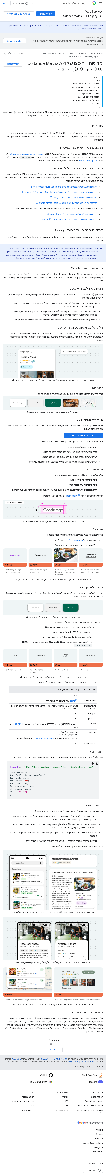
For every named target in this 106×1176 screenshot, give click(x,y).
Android (65, 1097)
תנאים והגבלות (28, 1110)
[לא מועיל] (5, 53)
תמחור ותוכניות (28, 1097)
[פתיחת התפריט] (100, 3)
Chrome (99, 1134)
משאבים (69, 57)
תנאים (100, 1163)
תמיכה (31, 1106)
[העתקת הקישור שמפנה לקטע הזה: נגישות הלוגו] (88, 529)
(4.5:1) (21, 724)
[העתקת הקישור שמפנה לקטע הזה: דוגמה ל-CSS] (87, 752)
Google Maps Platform (75, 53)
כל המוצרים (98, 1152)
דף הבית (99, 53)
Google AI (98, 1147)
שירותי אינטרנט (62, 1110)
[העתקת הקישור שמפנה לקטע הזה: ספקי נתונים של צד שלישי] (69, 1012)
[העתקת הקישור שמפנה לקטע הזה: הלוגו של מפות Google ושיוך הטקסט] (55, 328)
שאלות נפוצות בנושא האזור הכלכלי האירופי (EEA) (75, 197)
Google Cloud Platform (93, 1143)
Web (66, 1106)
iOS (66, 1101)
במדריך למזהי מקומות (88, 160)
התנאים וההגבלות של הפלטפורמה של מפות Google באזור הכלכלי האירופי (64, 187)
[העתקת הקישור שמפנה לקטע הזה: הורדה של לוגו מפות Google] (73, 420)
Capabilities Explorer (94, 1101)
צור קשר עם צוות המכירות (19, 14)
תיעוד (60, 53)
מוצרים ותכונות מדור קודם (85, 29)
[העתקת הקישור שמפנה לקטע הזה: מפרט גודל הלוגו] (84, 469)
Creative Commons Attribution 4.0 (54, 1059)
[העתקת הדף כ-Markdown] (62, 69)
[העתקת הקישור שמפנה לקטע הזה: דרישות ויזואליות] (80, 805)
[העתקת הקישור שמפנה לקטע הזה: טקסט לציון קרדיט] (77, 587)
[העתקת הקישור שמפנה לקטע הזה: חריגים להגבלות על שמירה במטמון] (57, 148)
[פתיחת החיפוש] (33, 3)
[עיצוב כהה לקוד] (92, 763)
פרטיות (92, 1163)
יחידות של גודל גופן (46, 738)
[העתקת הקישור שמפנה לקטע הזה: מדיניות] (89, 126)
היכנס (5, 3)
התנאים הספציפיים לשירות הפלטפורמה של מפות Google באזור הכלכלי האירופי (61, 192)
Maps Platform (81, 3)
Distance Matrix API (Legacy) (80, 16)
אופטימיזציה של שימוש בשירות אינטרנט (90, 1111)
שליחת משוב (13, 64)
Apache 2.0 (16, 1059)
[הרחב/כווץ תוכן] (92, 77)
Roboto (72, 701)
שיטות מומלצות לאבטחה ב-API (90, 1106)
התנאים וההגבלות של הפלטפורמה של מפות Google (72, 214)
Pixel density (71, 495)
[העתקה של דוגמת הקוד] (97, 763)
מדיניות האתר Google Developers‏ (81, 1062)
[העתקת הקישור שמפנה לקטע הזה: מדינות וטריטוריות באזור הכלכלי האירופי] (51, 168)
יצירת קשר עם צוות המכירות (23, 1101)
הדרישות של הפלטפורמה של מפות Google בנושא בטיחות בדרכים (68, 203)
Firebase (99, 1139)
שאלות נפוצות (97, 1097)
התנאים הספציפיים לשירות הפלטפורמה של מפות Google (69, 219)
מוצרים (90, 53)
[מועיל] (9, 53)
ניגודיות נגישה (77, 540)
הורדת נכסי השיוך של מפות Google (83, 435)
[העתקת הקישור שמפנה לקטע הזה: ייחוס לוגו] (89, 388)
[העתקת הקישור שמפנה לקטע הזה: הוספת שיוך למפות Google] (66, 289)
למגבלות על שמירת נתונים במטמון (28, 154)
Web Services (94, 11)
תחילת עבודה (45, 14)
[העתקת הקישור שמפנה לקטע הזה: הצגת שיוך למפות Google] (68, 268)
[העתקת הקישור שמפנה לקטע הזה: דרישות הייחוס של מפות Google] (52, 230)
